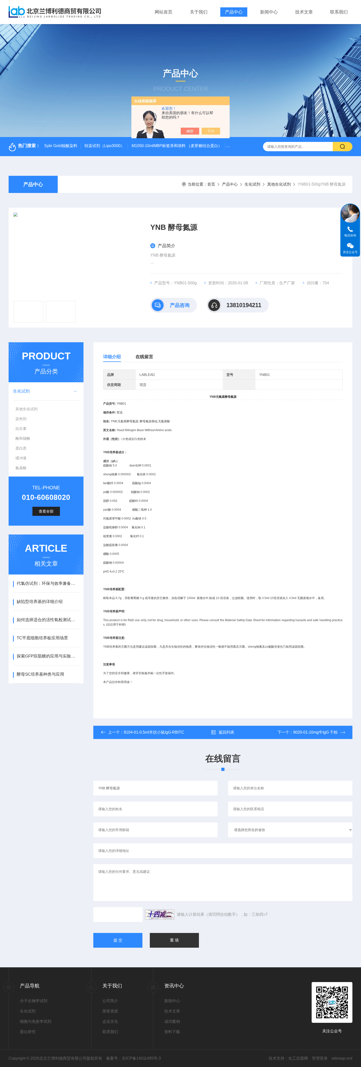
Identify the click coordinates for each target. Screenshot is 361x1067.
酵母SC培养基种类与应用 (40, 674)
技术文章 (304, 12)
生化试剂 (252, 184)
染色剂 (21, 419)
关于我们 (199, 12)
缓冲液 (21, 458)
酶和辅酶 (22, 438)
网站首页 (163, 12)
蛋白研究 (28, 1032)
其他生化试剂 (279, 184)
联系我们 (339, 12)
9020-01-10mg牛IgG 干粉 (315, 732)
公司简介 (110, 1001)
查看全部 (46, 511)
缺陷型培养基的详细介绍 (40, 601)
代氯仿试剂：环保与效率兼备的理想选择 (48, 583)
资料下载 (172, 1032)
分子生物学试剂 (33, 1001)
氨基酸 (21, 468)
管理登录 (320, 1058)
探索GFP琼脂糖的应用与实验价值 (48, 656)
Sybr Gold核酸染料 (60, 146)
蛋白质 (21, 448)
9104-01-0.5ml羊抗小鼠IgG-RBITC (154, 732)
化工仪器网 (298, 1058)
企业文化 (110, 1021)
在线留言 (144, 356)
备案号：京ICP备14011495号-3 (133, 1058)
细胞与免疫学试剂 (35, 1021)
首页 (211, 184)
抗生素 (21, 428)
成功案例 (172, 1021)
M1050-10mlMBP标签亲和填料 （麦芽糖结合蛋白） (177, 146)
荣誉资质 (110, 1011)
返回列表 (226, 732)
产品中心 (234, 12)
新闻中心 (269, 12)
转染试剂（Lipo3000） (104, 146)
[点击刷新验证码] (159, 914)
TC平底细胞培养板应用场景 (42, 638)
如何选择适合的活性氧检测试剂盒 (48, 619)
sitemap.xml (342, 1058)
